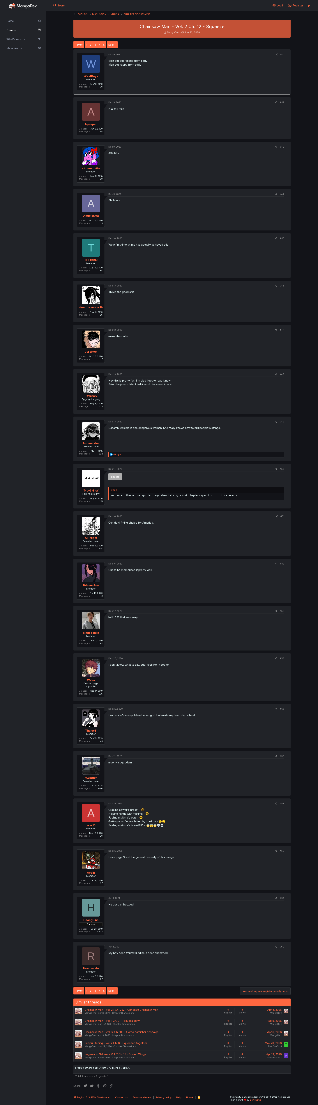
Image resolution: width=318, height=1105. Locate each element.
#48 (282, 374)
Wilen (91, 680)
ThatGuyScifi (275, 1046)
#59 (282, 898)
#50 (282, 469)
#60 (282, 946)
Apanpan (91, 124)
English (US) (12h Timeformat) (93, 1097)
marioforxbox (274, 1057)
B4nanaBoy (91, 585)
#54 (282, 658)
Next (111, 44)
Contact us (121, 1097)
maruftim (91, 778)
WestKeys (91, 76)
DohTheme (255, 1100)
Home (10, 20)
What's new (14, 39)
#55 (282, 708)
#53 (282, 611)
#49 (282, 421)
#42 (282, 102)
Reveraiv (91, 396)
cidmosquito (91, 168)
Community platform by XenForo (260, 1097)
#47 (282, 329)
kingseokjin (91, 632)
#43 (282, 146)
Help (178, 1097)
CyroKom (91, 351)
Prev (79, 44)
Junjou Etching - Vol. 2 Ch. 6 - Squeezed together (116, 1043)
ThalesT (91, 730)
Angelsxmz (91, 215)
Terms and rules (141, 1097)
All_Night (91, 538)
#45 (282, 238)
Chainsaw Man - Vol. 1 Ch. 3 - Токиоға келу (112, 1020)
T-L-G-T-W (91, 490)
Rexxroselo (91, 968)
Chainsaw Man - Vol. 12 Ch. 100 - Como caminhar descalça (121, 1032)
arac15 (91, 825)
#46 (282, 285)
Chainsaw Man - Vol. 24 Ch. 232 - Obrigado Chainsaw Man (121, 1009)
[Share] (276, 55)
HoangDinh (90, 920)
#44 (282, 194)
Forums (11, 30)
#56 (282, 756)
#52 (282, 563)
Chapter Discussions (123, 1013)
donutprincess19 (91, 307)
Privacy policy (164, 1097)
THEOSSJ (91, 260)
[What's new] (308, 5)
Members (12, 48)
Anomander (91, 443)
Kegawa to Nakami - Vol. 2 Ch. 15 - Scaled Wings (115, 1054)
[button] (24, 39)
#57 (282, 803)
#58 (282, 850)
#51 (282, 516)
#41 (282, 54)
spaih (91, 872)
